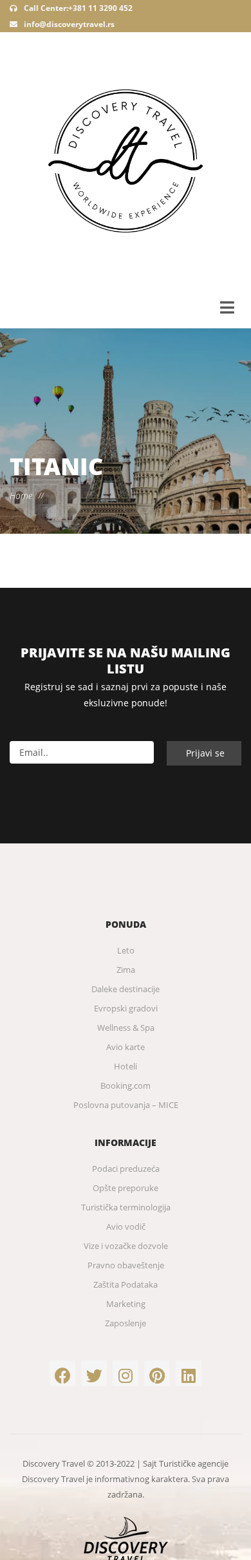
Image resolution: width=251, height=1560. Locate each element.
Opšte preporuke (125, 1188)
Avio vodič (125, 1226)
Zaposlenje (125, 1323)
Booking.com (125, 1085)
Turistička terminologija (126, 1207)
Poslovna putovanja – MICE (125, 1105)
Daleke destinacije (125, 989)
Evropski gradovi (126, 1008)
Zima (125, 969)
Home (21, 495)
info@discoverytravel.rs (69, 24)
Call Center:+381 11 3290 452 (77, 8)
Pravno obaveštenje (126, 1265)
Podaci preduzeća (126, 1168)
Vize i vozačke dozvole (126, 1246)
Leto (126, 950)
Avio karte (125, 1047)
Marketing (125, 1304)
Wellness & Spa (125, 1027)
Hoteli (125, 1066)
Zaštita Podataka (125, 1284)
